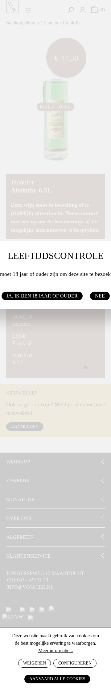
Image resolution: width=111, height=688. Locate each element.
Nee (100, 295)
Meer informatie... (55, 650)
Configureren (75, 663)
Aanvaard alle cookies (57, 679)
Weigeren (34, 663)
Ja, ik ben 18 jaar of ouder (42, 295)
